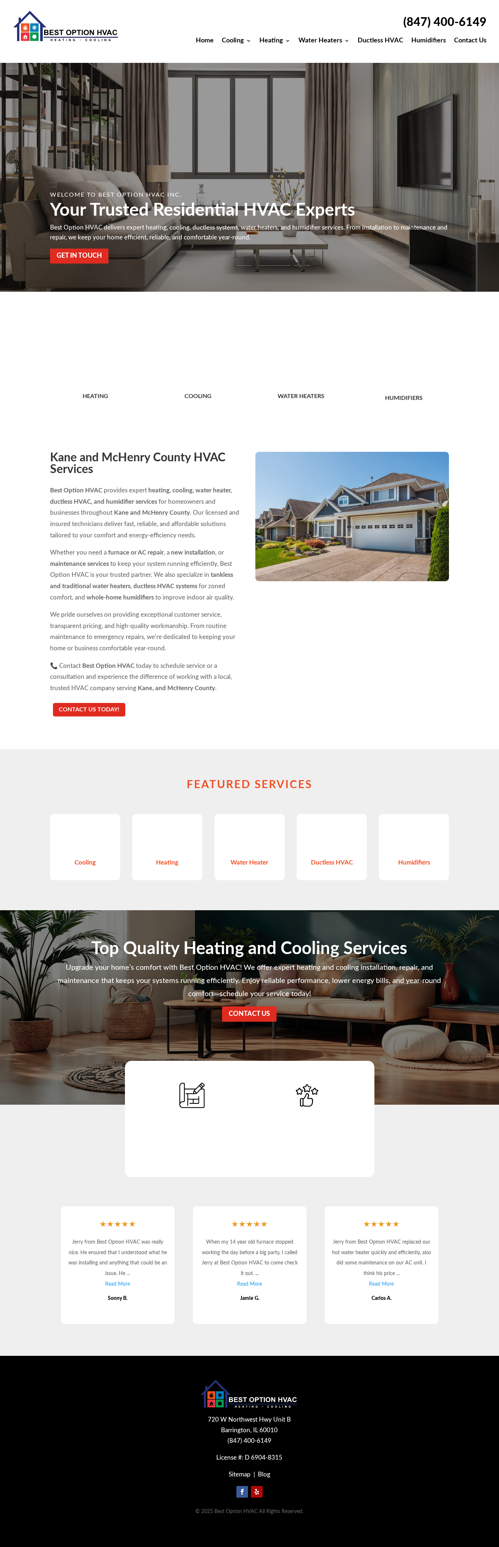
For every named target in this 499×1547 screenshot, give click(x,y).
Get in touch (79, 256)
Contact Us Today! (89, 709)
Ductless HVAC (380, 41)
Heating (271, 41)
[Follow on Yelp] (257, 1492)
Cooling (233, 41)
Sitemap (240, 1474)
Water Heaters (320, 41)
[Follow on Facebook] (242, 1492)
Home (205, 41)
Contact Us (470, 41)
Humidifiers (428, 41)
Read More (117, 1284)
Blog (264, 1474)
